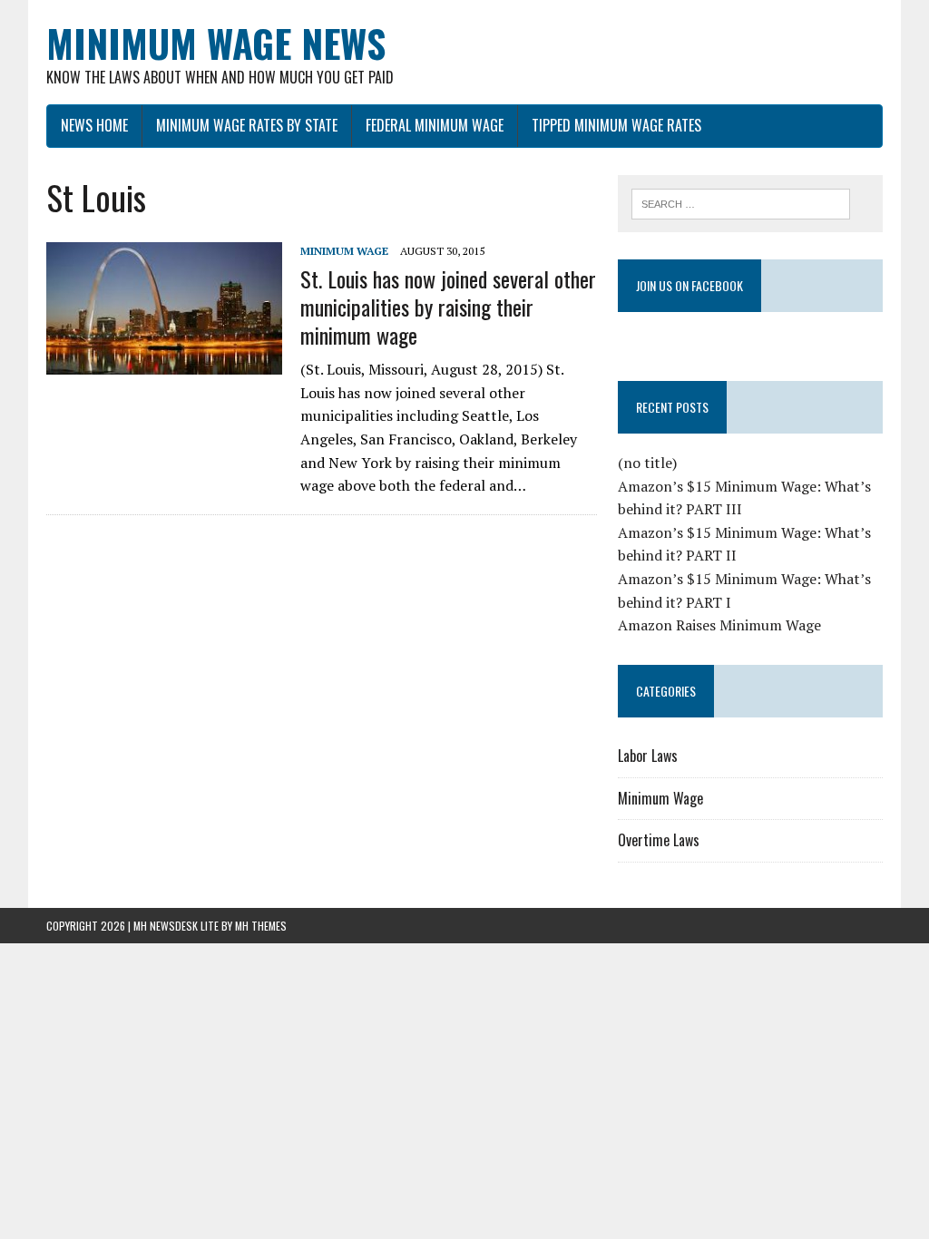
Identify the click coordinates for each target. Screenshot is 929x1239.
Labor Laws (648, 755)
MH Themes (261, 925)
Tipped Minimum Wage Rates (616, 125)
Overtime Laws (658, 840)
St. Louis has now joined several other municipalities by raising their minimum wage (448, 306)
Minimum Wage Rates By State (246, 125)
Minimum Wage (344, 251)
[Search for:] (741, 202)
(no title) (647, 463)
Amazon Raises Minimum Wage (719, 625)
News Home (94, 125)
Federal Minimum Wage (435, 125)
